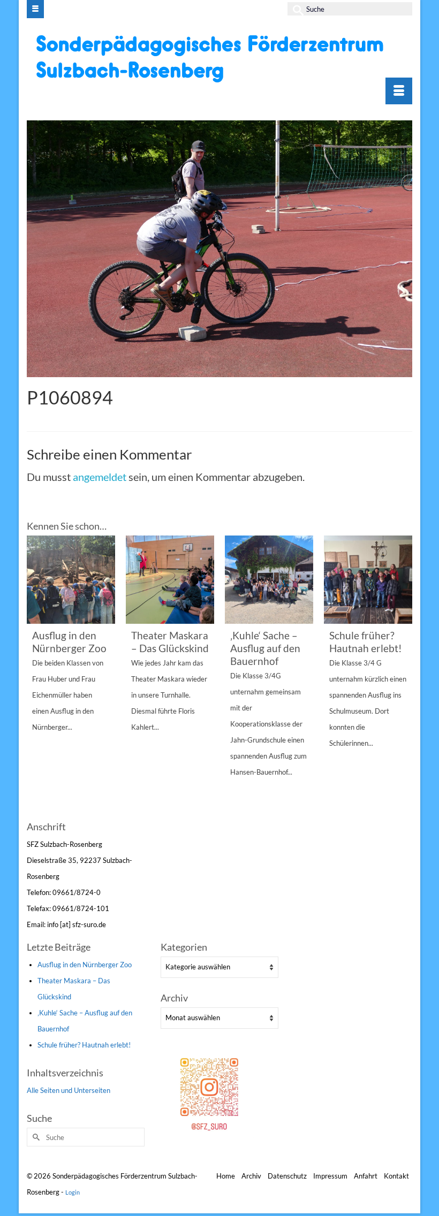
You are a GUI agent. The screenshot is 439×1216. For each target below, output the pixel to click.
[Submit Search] (295, 9)
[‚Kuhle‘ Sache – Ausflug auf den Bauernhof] (269, 580)
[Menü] (398, 91)
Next (402, 676)
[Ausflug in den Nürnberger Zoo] (71, 580)
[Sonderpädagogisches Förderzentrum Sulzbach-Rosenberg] (220, 58)
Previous (36, 676)
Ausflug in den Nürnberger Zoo (84, 964)
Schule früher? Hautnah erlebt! (84, 1045)
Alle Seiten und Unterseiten (68, 1090)
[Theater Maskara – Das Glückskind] (170, 580)
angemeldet (99, 476)
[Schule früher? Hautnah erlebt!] (368, 580)
